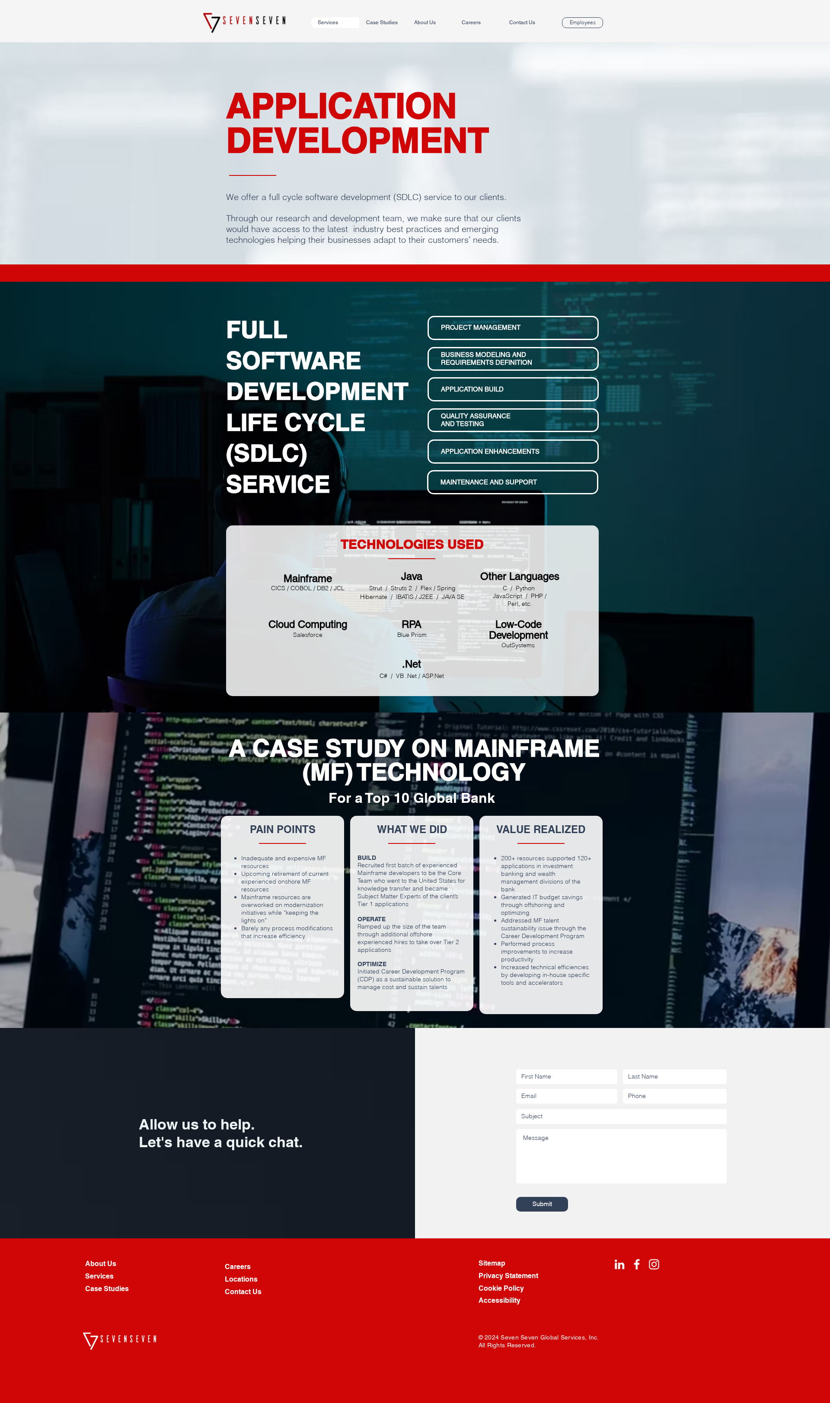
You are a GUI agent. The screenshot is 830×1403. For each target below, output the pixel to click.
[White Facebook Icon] (637, 1264)
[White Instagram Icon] (654, 1264)
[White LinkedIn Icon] (619, 1264)
